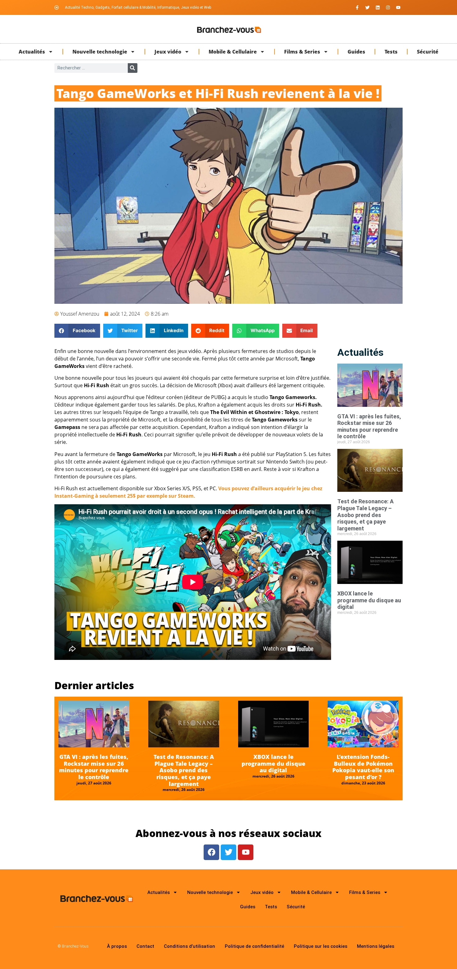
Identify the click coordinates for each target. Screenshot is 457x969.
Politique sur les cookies (320, 946)
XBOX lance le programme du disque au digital (369, 600)
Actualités (32, 51)
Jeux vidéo (168, 51)
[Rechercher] (132, 68)
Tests (391, 51)
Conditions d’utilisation (189, 946)
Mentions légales (375, 946)
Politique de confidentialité (254, 946)
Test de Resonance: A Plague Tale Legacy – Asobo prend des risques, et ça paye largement (365, 514)
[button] (77, 331)
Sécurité (427, 51)
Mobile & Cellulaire (233, 51)
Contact (145, 946)
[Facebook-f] (357, 7)
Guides (356, 51)
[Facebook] (211, 852)
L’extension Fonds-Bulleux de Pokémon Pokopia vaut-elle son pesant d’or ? (363, 767)
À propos (117, 946)
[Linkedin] (377, 7)
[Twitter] (367, 7)
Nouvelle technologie (99, 51)
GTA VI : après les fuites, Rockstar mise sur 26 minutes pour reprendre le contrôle (369, 426)
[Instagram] (388, 7)
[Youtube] (398, 7)
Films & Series (302, 51)
